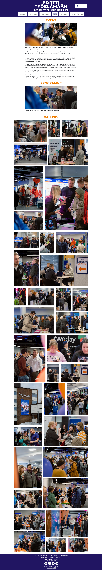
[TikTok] (53, 563)
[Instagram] (49, 563)
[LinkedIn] (56, 563)
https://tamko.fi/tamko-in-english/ (51, 567)
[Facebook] (45, 563)
